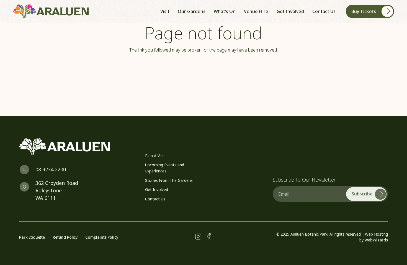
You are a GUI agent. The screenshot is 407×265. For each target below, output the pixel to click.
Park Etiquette (32, 237)
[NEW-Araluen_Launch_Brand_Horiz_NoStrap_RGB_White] (75, 146)
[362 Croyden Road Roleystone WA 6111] (27, 187)
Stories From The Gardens (169, 180)
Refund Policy (65, 237)
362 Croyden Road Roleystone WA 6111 (56, 190)
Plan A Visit (155, 155)
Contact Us (155, 199)
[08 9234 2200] (27, 169)
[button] (271, 11)
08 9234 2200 (50, 169)
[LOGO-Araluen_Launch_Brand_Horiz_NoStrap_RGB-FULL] (51, 11)
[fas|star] (198, 237)
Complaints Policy (101, 237)
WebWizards (376, 240)
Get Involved (156, 189)
